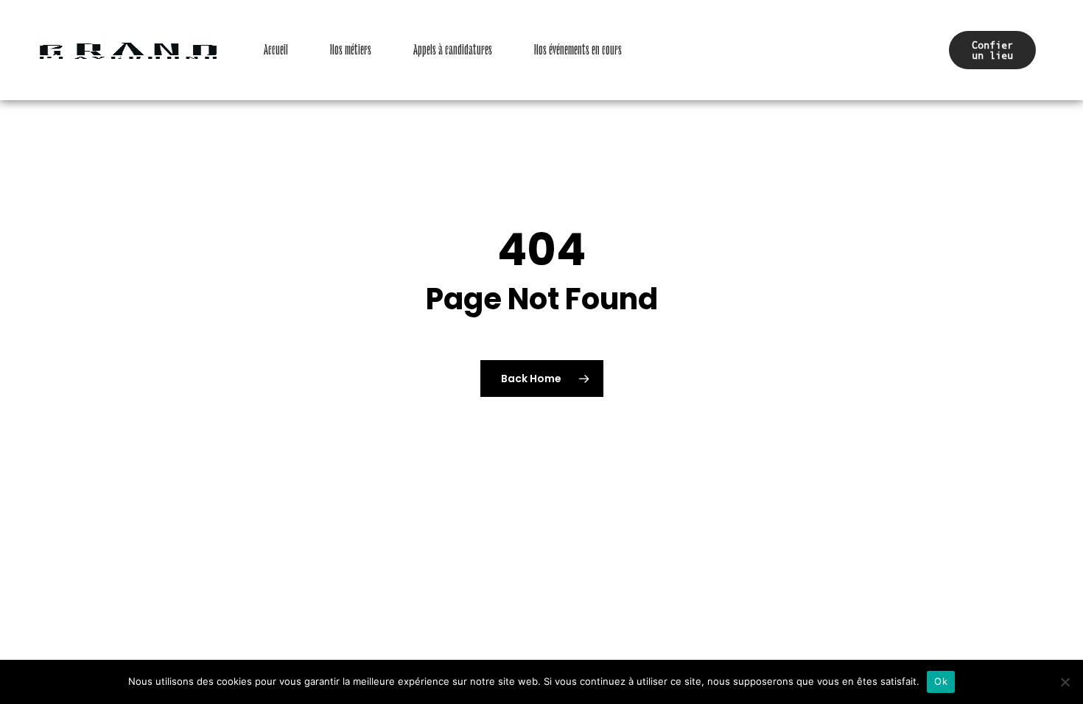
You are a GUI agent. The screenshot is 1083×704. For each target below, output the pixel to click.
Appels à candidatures (452, 50)
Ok (940, 681)
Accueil (276, 50)
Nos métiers (350, 50)
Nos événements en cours (578, 50)
